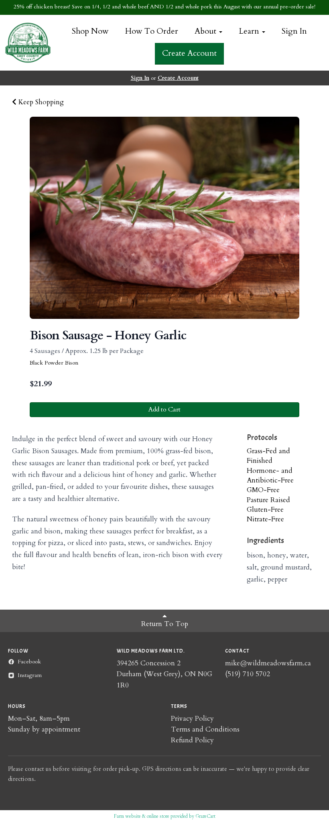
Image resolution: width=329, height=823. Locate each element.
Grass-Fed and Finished (268, 455)
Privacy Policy (192, 718)
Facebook (29, 661)
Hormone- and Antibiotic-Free (270, 475)
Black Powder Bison (54, 363)
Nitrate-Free (265, 519)
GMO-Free (263, 490)
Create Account (189, 53)
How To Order (151, 31)
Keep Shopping (40, 102)
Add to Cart (164, 409)
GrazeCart (205, 816)
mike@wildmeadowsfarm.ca (268, 663)
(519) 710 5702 (247, 674)
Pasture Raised (268, 500)
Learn (250, 31)
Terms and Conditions (205, 729)
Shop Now (90, 31)
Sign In (294, 31)
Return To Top (164, 623)
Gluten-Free (265, 509)
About (206, 31)
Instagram (30, 675)
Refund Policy (192, 740)
